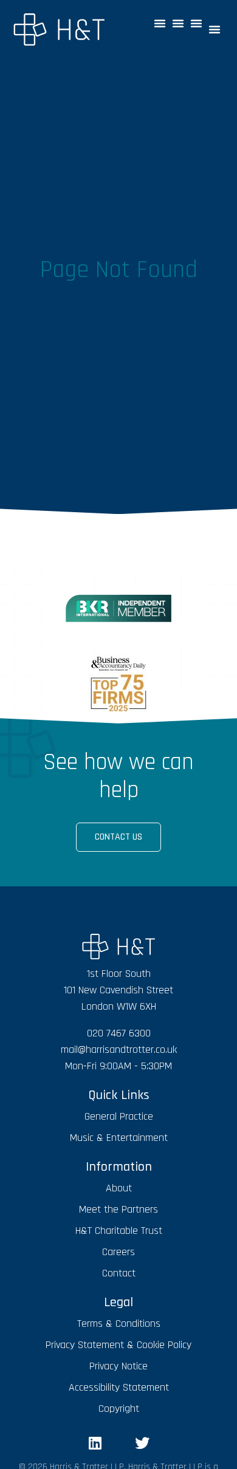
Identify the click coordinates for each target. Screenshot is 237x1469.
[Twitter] (142, 1442)
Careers (118, 1252)
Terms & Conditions (118, 1323)
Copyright (118, 1409)
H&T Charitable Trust (118, 1231)
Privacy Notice (118, 1366)
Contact (119, 1273)
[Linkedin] (94, 1442)
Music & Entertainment (119, 1138)
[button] (160, 23)
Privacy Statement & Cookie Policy (118, 1345)
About (119, 1188)
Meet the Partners (118, 1209)
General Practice (118, 1116)
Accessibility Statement (119, 1387)
